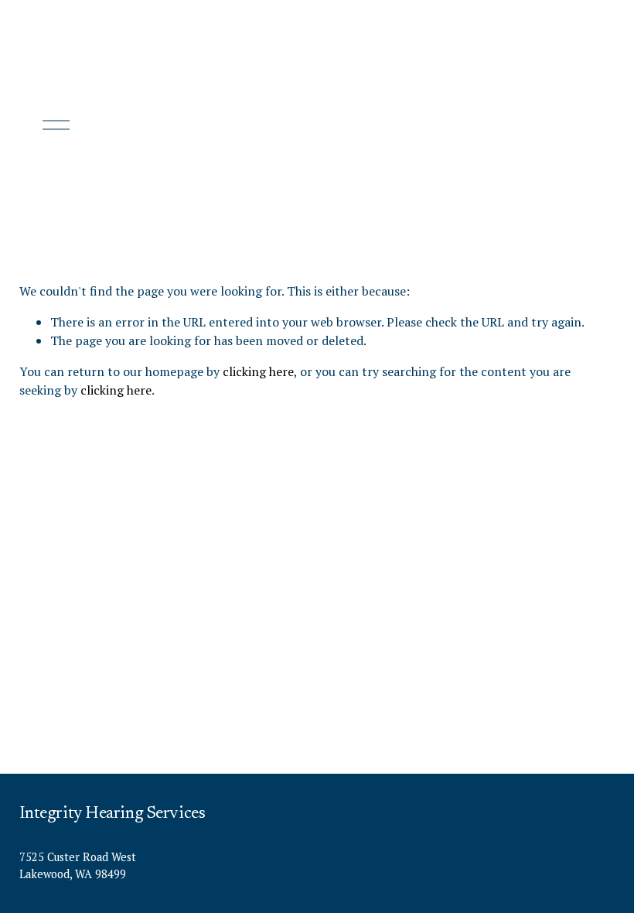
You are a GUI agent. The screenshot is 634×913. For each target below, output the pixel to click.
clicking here (258, 371)
